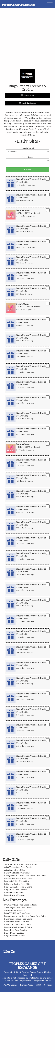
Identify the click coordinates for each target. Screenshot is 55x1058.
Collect (27, 170)
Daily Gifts (29, 95)
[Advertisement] (27, 37)
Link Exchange (29, 103)
